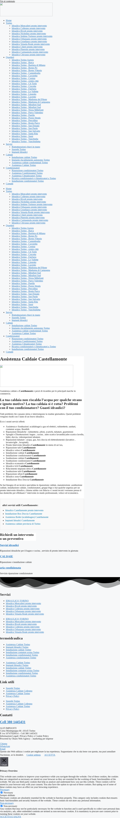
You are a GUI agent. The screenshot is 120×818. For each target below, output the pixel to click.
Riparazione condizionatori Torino (27, 170)
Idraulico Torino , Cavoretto (24, 75)
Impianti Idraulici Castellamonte (20, 520)
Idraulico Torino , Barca (23, 62)
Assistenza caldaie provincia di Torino (22, 524)
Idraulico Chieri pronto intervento (27, 46)
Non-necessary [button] (7, 803)
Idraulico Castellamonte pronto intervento (24, 510)
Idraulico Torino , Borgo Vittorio (27, 70)
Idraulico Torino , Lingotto (24, 94)
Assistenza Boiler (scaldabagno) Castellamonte (26, 517)
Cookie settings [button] (33, 755)
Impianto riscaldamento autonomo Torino (31, 160)
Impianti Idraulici (20, 152)
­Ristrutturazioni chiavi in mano (26, 147)
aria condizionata (10, 567)
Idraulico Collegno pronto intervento (28, 28)
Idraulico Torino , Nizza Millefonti (27, 110)
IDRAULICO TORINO (17, 600)
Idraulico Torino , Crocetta (24, 86)
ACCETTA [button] (49, 755)
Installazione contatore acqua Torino (22, 652)
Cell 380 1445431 (12, 722)
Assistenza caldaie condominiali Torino (30, 162)
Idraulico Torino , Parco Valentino (27, 112)
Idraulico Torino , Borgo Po (24, 68)
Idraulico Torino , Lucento (24, 97)
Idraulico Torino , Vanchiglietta (26, 141)
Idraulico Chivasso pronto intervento (28, 54)
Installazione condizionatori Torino (28, 181)
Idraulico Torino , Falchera (24, 89)
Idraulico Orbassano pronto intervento (29, 39)
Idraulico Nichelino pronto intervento (29, 33)
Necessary (8, 792)
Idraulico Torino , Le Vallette (25, 91)
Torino (9, 23)
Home (9, 20)
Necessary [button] (5, 789)
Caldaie (9, 154)
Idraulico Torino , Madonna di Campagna (31, 102)
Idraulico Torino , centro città (25, 81)
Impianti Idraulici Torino (17, 647)
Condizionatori (13, 168)
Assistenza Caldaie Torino (24, 165)
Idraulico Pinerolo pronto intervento (28, 49)
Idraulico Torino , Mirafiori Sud (26, 104)
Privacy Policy (12, 696)
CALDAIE (6, 556)
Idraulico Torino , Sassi (22, 136)
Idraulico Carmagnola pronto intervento (30, 52)
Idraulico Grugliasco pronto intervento (29, 41)
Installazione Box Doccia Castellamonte (23, 513)
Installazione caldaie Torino (24, 157)
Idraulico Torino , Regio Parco (26, 123)
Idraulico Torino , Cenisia (23, 78)
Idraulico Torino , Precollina (25, 120)
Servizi (9, 144)
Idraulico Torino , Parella (23, 115)
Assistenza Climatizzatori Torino (27, 175)
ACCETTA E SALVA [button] (10, 816)
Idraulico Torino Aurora (23, 60)
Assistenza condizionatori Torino (21, 657)
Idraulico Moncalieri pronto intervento (29, 25)
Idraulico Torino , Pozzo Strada (26, 118)
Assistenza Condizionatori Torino (27, 173)
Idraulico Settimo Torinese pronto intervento (32, 36)
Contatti (9, 183)
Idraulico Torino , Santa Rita (25, 133)
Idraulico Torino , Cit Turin (24, 83)
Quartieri (10, 57)
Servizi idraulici (9, 545)
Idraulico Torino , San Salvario (26, 131)
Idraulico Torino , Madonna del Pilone (29, 99)
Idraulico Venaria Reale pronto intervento (31, 44)
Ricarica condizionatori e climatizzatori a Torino (34, 178)
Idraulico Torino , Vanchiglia (25, 139)
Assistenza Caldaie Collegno (19, 691)
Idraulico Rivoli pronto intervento (27, 31)
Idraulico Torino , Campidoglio (26, 73)
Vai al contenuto (7, 1)
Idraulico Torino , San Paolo (25, 128)
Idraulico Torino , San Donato (25, 125)
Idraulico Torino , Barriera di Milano (28, 65)
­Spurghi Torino (19, 149)
